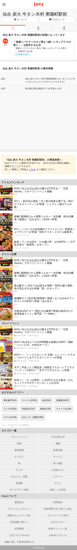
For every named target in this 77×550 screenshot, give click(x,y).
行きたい (58, 19)
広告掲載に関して (19, 522)
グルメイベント (19, 437)
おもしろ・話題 (19, 476)
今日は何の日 (58, 437)
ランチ (19, 470)
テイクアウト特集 (19, 489)
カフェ (57, 483)
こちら (32, 169)
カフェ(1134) (10, 417)
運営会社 (19, 502)
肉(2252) (46, 400)
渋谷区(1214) (28, 409)
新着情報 (19, 450)
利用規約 (57, 502)
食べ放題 (57, 463)
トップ (13, 30)
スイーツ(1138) (63, 409)
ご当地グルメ (58, 470)
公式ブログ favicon (19, 535)
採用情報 (19, 528)
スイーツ (57, 476)
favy (3, 425)
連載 (58, 443)
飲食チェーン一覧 (58, 528)
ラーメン (57, 456)
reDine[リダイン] (57, 535)
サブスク (19, 456)
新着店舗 (57, 450)
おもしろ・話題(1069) (32, 417)
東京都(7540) (10, 400)
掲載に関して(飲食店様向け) (19, 542)
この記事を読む (21, 54)
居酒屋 (19, 483)
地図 (64, 29)
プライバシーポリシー (19, 509)
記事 (38, 29)
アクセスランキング (13, 182)
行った (21, 19)
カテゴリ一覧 (9, 430)
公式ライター (58, 522)
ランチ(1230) (10, 409)
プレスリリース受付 (57, 515)
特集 (19, 443)
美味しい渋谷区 (58, 489)
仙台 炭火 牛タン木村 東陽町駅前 (35, 14)
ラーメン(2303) (29, 400)
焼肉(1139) (45, 409)
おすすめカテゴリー (13, 392)
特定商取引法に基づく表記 (58, 509)
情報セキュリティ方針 (19, 515)
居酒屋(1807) (62, 400)
